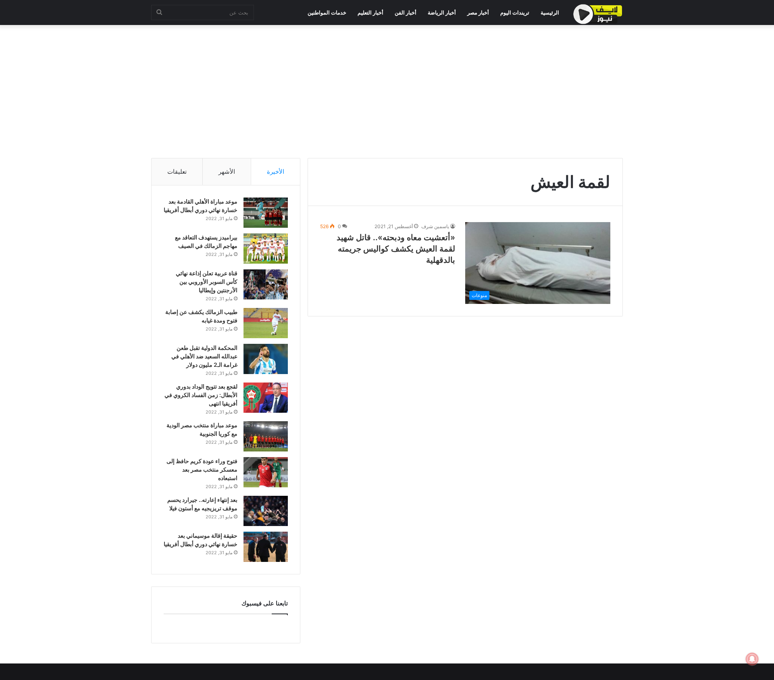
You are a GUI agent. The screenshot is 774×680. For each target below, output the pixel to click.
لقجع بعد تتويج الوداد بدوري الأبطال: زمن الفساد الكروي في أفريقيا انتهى (200, 395)
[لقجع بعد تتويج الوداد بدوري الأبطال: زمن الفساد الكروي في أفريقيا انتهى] (265, 398)
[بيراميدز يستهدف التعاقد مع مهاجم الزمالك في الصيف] (265, 248)
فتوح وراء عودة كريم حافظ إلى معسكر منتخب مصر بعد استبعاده (201, 469)
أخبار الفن (405, 12)
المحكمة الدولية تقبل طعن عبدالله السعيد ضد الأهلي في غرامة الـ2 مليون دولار (204, 356)
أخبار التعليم (370, 12)
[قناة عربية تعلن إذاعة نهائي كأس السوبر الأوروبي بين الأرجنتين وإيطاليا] (265, 284)
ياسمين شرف (435, 226)
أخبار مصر (478, 12)
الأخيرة (275, 171)
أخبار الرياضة (442, 12)
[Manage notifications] (752, 659)
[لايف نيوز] (598, 14)
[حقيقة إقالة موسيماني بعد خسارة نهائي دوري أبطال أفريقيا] (265, 547)
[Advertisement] (387, 89)
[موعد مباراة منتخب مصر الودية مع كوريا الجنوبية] (265, 436)
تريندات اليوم (514, 12)
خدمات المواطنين (327, 12)
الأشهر (226, 171)
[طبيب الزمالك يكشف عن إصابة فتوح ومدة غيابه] (265, 323)
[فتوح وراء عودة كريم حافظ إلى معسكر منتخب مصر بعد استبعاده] (265, 472)
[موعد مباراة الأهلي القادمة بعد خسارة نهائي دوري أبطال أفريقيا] (265, 213)
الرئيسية (550, 12)
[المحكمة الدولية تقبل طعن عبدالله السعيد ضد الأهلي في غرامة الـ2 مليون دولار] (265, 359)
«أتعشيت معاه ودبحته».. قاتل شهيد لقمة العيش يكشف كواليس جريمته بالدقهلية (396, 249)
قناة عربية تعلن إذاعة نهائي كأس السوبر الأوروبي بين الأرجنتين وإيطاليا (206, 281)
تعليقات (177, 171)
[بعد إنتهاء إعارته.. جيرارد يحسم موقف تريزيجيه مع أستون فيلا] (265, 511)
